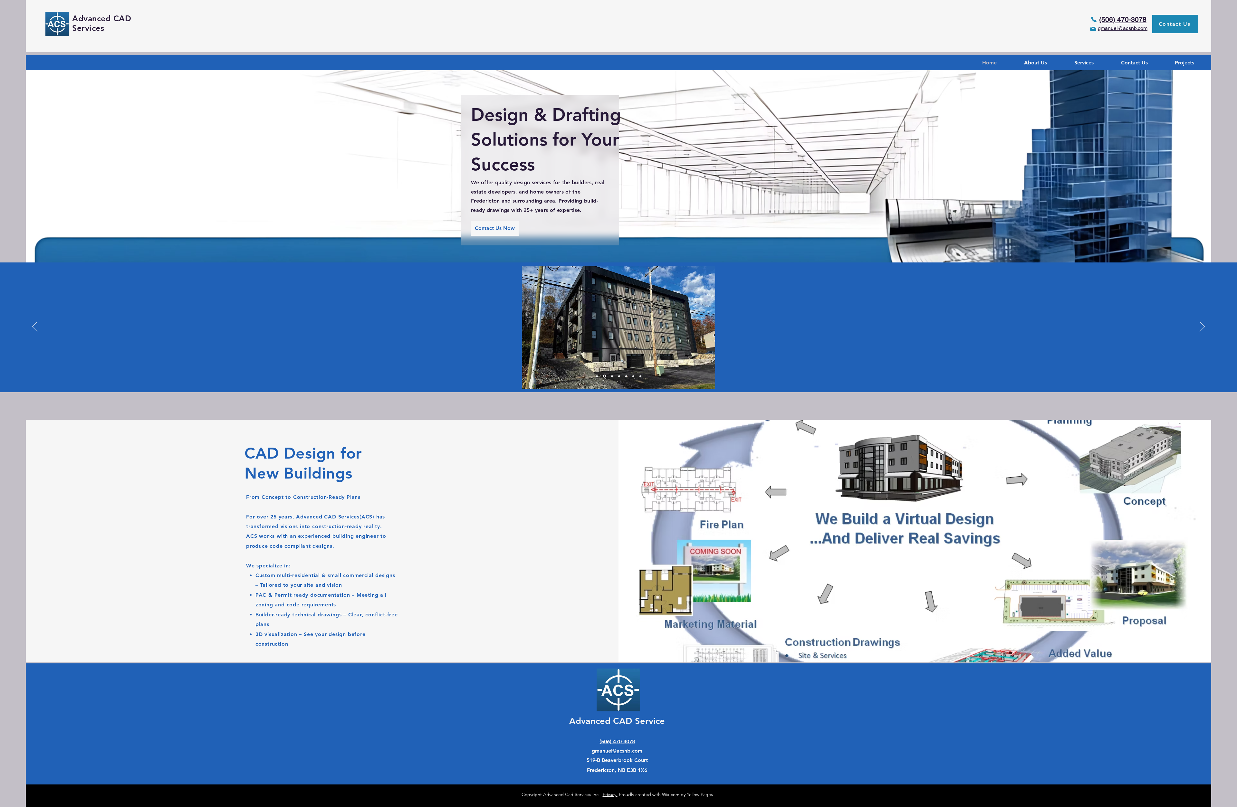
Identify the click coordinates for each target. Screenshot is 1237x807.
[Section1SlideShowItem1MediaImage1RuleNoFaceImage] (597, 376)
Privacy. (610, 794)
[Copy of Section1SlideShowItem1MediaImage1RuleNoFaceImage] (604, 376)
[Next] (1202, 327)
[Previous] (34, 327)
